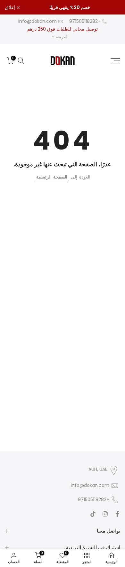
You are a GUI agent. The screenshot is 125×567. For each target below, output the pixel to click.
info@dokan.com (37, 21)
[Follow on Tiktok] (93, 514)
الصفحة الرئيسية (51, 177)
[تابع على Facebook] (117, 514)
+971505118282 (85, 21)
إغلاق (11, 7)
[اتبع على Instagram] (105, 514)
